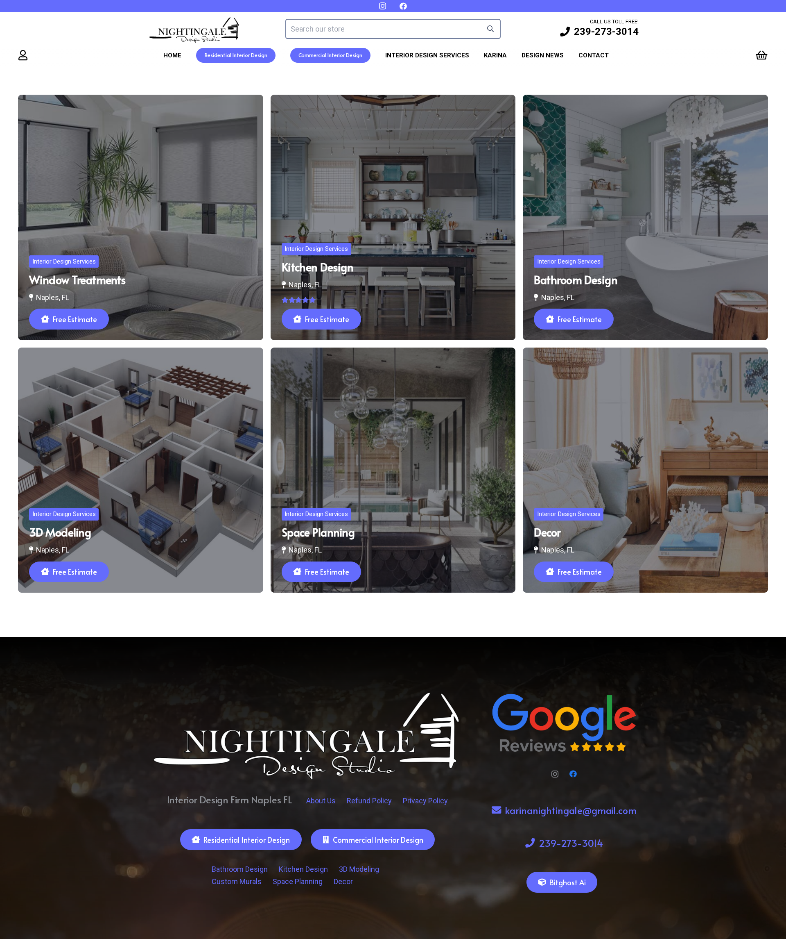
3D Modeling (359, 869)
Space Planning (298, 881)
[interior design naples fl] (194, 29)
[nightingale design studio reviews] (564, 723)
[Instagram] (555, 774)
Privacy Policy (425, 800)
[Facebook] (573, 774)
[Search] (490, 29)
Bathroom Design (240, 869)
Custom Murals (237, 881)
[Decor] (645, 470)
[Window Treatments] (140, 217)
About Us (321, 800)
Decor (343, 881)
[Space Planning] (393, 470)
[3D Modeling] (140, 470)
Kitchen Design (303, 869)
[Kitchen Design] (393, 217)
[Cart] (761, 55)
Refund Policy (369, 800)
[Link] (22, 55)
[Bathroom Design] (645, 217)
